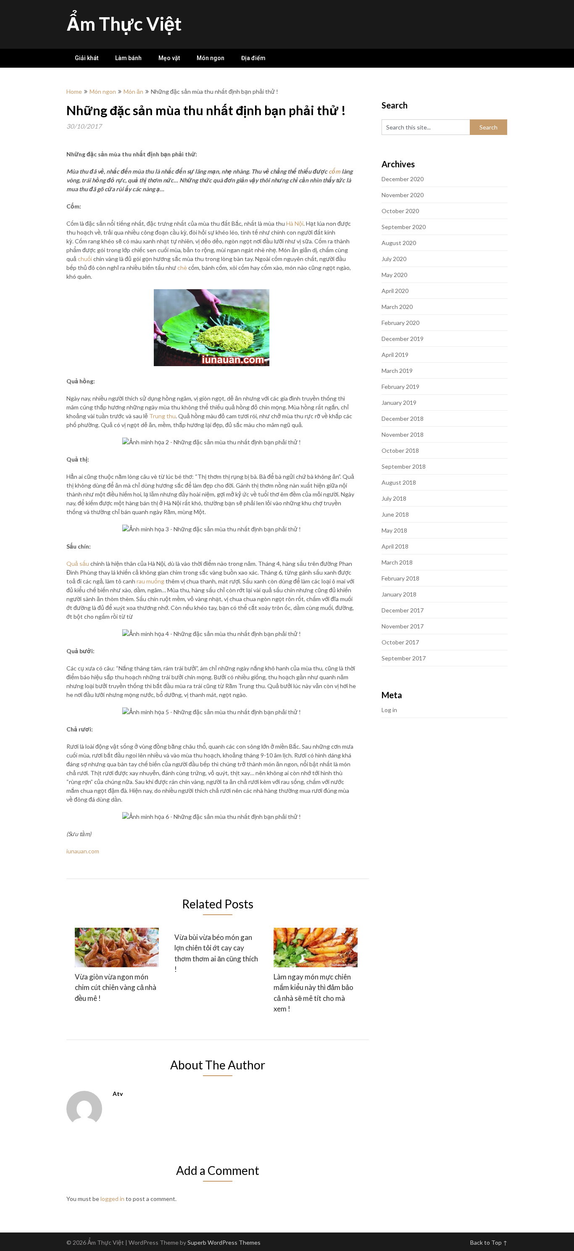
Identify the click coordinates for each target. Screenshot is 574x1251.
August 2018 (399, 482)
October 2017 (400, 642)
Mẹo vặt (169, 58)
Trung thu (162, 416)
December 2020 (403, 178)
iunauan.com (82, 851)
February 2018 (400, 578)
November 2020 (403, 194)
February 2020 (400, 322)
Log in (389, 709)
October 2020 (400, 210)
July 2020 (394, 258)
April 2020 (395, 290)
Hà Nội (294, 223)
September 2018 (404, 466)
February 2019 (400, 386)
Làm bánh (128, 58)
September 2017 (404, 658)
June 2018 (395, 514)
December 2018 (403, 418)
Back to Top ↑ (489, 1242)
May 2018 (394, 530)
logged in (112, 1198)
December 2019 (403, 338)
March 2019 (397, 370)
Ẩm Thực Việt (124, 23)
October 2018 (400, 450)
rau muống (150, 581)
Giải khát (86, 58)
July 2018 (394, 498)
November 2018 (403, 434)
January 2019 (399, 402)
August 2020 (399, 242)
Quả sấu (77, 563)
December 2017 (403, 610)
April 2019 (395, 354)
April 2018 (395, 546)
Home (74, 91)
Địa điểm (253, 58)
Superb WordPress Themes (224, 1242)
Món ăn (133, 91)
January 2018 (399, 594)
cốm (334, 171)
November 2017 (403, 626)
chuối (85, 258)
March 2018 (397, 562)
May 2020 (394, 274)
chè (182, 267)
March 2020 (397, 306)
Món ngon (210, 58)
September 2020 (404, 226)
